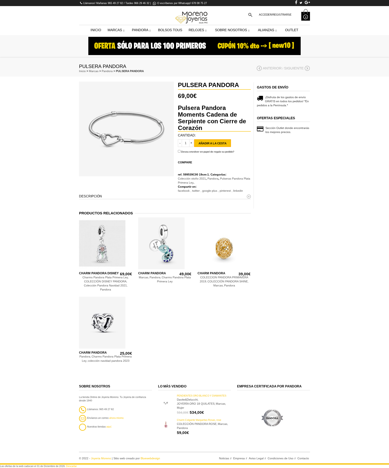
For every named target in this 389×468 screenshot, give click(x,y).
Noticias (224, 458)
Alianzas (267, 30)
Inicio (96, 30)
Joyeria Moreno (101, 458)
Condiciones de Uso (280, 458)
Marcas (116, 30)
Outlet (291, 30)
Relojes (198, 30)
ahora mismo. (116, 418)
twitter (196, 190)
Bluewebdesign (150, 458)
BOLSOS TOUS (170, 30)
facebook (184, 190)
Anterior (272, 68)
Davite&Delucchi (187, 399)
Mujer (180, 407)
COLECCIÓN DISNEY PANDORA (105, 281)
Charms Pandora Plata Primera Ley (105, 277)
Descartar (71, 466)
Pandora (141, 30)
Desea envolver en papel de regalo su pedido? (207, 151)
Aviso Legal (256, 458)
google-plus (210, 190)
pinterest (226, 190)
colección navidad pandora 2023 (108, 360)
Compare (185, 162)
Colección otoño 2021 (192, 178)
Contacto (303, 458)
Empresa (239, 458)
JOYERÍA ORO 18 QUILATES (196, 403)
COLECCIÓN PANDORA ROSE (197, 423)
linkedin (238, 190)
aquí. (109, 426)
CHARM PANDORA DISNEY (99, 273)
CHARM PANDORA (152, 273)
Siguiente (294, 68)
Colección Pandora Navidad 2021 (105, 285)
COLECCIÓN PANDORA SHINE (227, 281)
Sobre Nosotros (232, 30)
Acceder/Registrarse (275, 14)
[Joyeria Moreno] (192, 14)
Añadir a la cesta (213, 143)
